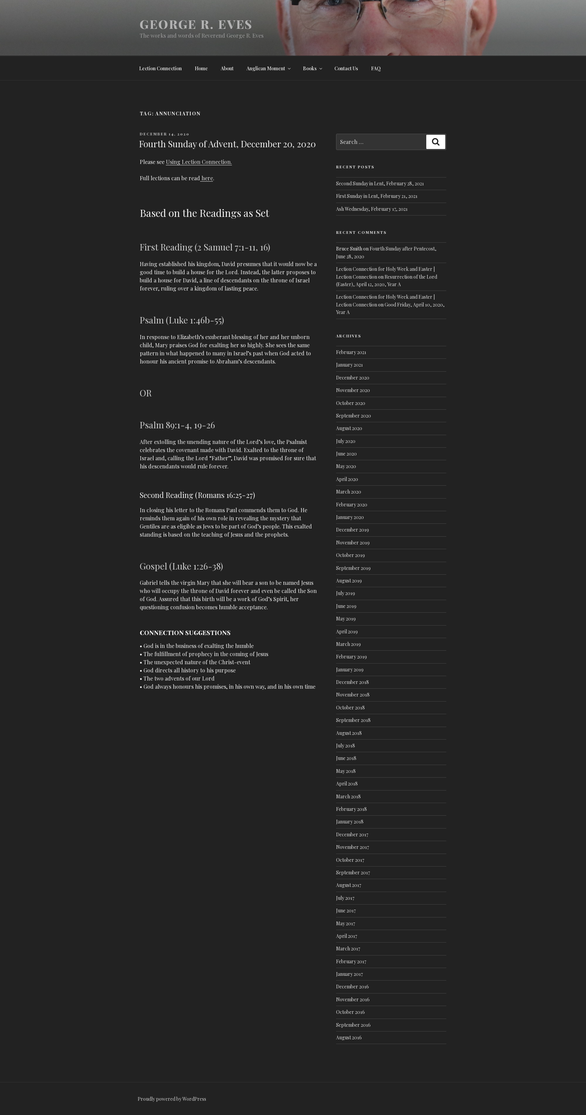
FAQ (376, 68)
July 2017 (345, 898)
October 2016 (350, 1012)
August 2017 (348, 885)
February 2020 (351, 504)
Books (310, 68)
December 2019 (352, 529)
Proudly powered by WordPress (172, 1099)
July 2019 (345, 593)
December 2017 (352, 834)
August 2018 (349, 733)
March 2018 (348, 796)
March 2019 (348, 644)
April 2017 (346, 936)
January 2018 (350, 821)
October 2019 (350, 555)
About (227, 68)
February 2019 (351, 656)
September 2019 (353, 568)
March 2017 (348, 948)
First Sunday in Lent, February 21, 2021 (376, 196)
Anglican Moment (266, 68)
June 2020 (346, 453)
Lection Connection (160, 68)
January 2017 (349, 974)
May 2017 (345, 923)
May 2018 (346, 771)
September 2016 (353, 1025)
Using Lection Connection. (199, 161)
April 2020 (347, 479)
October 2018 (350, 707)
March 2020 (348, 491)
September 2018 (353, 720)
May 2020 (346, 466)
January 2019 (350, 669)
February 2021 (351, 352)
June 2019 (346, 606)
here (206, 178)
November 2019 (353, 542)
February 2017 (351, 961)
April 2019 (347, 631)
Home (201, 68)
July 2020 (345, 441)
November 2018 (353, 694)
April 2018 (347, 783)
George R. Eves (196, 24)
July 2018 (345, 745)
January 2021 (349, 364)
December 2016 (352, 986)
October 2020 (350, 403)
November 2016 (353, 999)
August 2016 (349, 1037)
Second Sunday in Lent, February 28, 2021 (380, 183)
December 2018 (352, 682)
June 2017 (346, 910)
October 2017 (350, 860)
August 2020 (349, 428)
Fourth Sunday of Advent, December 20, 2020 (227, 144)
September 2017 (353, 872)
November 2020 (353, 390)
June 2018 (346, 758)
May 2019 (346, 618)
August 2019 (349, 580)
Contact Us (346, 68)
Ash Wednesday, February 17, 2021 (372, 209)
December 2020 (352, 377)
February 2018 (351, 809)
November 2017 (352, 847)
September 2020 (353, 415)
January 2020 (350, 517)
